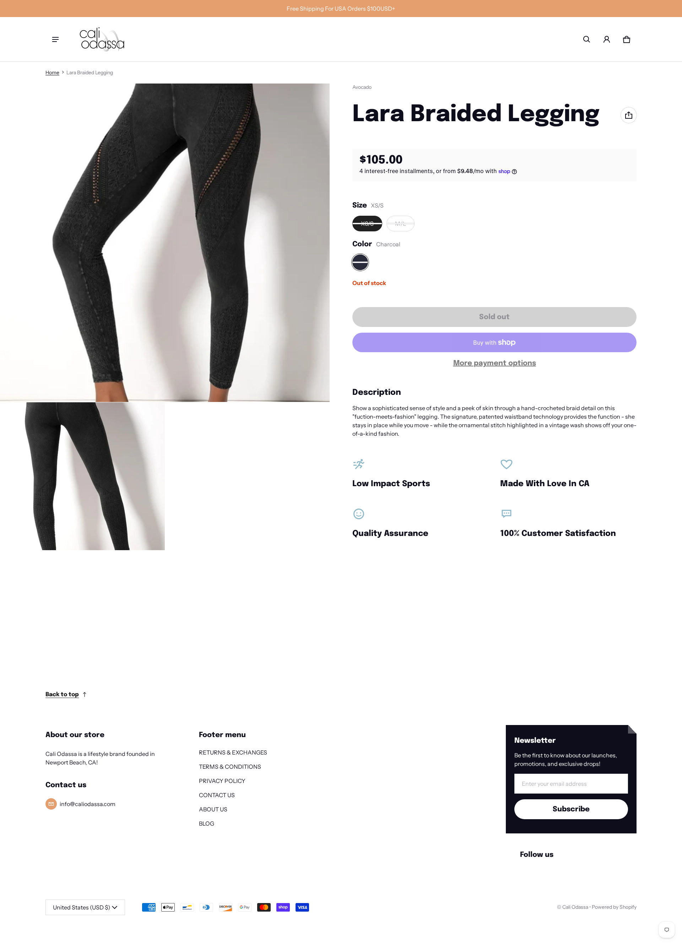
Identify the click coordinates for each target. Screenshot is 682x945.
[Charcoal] (360, 262)
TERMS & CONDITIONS (230, 766)
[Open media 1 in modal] (165, 243)
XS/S (367, 223)
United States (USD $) (81, 907)
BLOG (206, 823)
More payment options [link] (494, 363)
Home (52, 72)
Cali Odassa (575, 907)
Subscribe (571, 809)
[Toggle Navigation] (55, 39)
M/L (400, 223)
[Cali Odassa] (102, 39)
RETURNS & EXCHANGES (233, 752)
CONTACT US (217, 795)
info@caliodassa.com (87, 803)
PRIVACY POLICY (222, 780)
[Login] (607, 39)
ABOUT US (213, 809)
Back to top (62, 695)
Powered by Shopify (614, 907)
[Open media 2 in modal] (82, 476)
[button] (587, 39)
